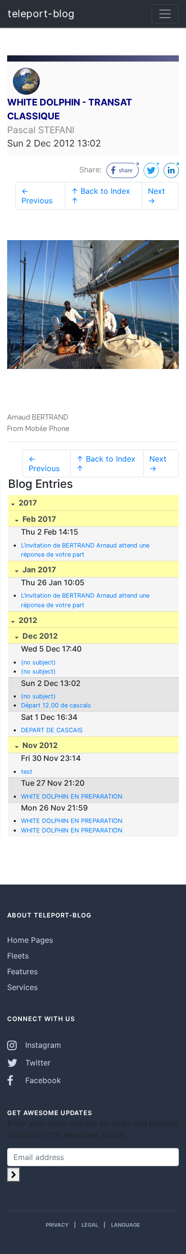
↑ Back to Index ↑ (100, 195)
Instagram (42, 1045)
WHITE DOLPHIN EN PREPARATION (72, 796)
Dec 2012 (39, 636)
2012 (27, 620)
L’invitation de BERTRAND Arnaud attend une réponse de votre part (85, 550)
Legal (90, 1225)
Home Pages (30, 940)
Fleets (18, 955)
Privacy (57, 1225)
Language (125, 1225)
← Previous (36, 195)
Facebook (42, 1080)
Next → (156, 195)
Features (22, 971)
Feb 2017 (38, 519)
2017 (27, 502)
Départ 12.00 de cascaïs (56, 705)
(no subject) (38, 662)
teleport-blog (41, 14)
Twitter (37, 1062)
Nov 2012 (39, 745)
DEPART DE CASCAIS (52, 730)
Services (22, 987)
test (26, 771)
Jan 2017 (38, 569)
